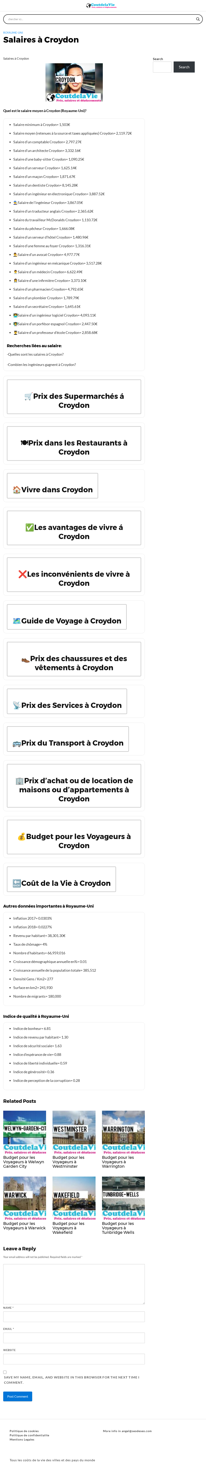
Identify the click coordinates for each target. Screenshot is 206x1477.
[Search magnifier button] (198, 19)
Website (9, 1350)
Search (158, 59)
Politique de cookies (24, 1431)
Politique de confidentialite (29, 1435)
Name (8, 1307)
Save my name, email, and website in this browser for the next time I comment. (72, 1379)
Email (8, 1329)
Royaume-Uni (13, 32)
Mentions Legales (22, 1439)
